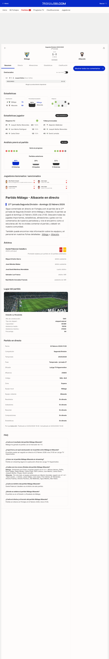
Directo (20, 65)
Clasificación (63, 65)
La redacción (12, 426)
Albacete (55, 234)
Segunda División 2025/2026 (54, 47)
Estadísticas (48, 65)
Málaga (45, 234)
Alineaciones (33, 65)
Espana (64, 383)
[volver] (5, 48)
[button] (5, 3)
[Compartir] (104, 48)
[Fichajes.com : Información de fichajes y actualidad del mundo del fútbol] (54, 3)
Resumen (7, 65)
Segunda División (60, 351)
